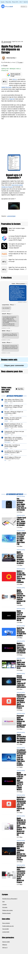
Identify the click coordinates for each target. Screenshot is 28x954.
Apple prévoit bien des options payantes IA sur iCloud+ (21, 738)
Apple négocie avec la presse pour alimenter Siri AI (21, 615)
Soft (9, 6)
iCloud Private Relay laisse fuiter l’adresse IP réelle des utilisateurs (21, 681)
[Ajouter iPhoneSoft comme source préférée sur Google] (14, 74)
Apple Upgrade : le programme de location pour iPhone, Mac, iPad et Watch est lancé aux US (21, 826)
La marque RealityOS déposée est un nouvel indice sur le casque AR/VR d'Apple (17, 238)
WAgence (4, 944)
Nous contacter (6, 923)
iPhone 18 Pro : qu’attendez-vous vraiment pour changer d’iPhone (14, 406)
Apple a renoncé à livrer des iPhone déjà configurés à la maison (21, 648)
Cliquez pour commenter (14, 365)
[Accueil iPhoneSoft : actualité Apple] (2, 41)
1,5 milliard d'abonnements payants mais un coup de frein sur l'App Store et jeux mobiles (21, 757)
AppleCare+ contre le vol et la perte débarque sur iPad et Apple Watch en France (21, 701)
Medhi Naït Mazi (11, 57)
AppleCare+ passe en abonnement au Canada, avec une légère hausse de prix (21, 803)
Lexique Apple (5, 931)
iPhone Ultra (8, 2)
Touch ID (5, 70)
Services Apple (7, 41)
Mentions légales (6, 913)
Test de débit (5, 929)
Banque (13, 68)
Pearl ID (11, 99)
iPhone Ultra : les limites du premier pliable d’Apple (12, 445)
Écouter (5, 65)
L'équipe (4, 904)
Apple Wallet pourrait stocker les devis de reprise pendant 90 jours (21, 596)
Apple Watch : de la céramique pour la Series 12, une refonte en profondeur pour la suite (14, 439)
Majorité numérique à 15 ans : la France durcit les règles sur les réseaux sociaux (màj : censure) (13, 425)
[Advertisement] (14, 24)
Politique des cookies (7, 910)
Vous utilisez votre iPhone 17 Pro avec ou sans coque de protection (14, 400)
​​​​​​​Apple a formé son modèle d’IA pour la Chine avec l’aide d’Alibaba (21, 576)
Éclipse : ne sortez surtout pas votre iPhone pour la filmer (13, 418)
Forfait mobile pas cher (8, 926)
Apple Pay (5, 68)
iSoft (3, 901)
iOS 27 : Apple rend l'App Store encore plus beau (21, 664)
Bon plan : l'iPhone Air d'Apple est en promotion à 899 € (14, 412)
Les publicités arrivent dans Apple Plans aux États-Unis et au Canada (21, 504)
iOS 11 (19, 68)
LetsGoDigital (11, 216)
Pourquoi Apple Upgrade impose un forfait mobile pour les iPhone (21, 721)
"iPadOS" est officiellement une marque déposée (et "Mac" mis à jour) (18, 253)
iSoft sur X (4, 947)
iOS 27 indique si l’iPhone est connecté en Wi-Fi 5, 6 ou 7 (13, 457)
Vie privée (4, 907)
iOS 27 (21, 2)
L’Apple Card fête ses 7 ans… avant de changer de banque (21, 521)
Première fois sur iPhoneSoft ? (9, 898)
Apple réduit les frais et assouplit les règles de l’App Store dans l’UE (21, 538)
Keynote (3, 2)
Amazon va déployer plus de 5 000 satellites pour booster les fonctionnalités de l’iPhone (21, 851)
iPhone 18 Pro (15, 2)
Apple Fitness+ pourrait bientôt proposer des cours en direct (20, 557)
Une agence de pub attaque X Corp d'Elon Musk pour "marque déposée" (17, 246)
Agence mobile (6, 941)
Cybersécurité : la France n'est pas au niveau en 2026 (14, 432)
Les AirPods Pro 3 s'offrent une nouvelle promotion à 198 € (13, 451)
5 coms (20, 62)
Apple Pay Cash (6, 87)
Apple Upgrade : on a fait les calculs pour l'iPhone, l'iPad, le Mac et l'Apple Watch (21, 781)
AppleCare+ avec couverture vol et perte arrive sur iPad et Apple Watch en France (21, 875)
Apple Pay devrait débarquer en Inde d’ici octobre (21, 631)
